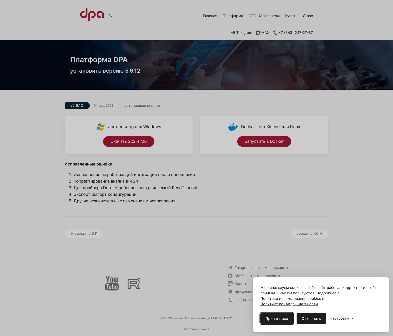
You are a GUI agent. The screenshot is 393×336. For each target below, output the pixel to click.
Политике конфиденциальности (289, 304)
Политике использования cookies (290, 298)
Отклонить (311, 318)
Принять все (276, 318)
